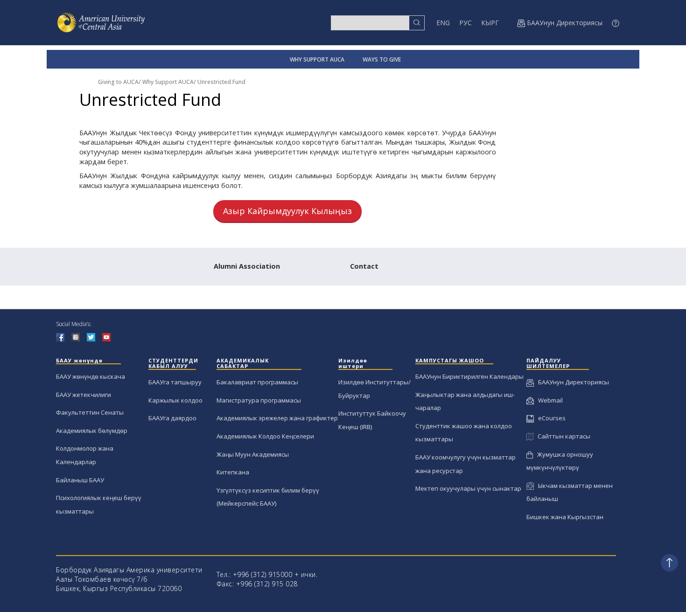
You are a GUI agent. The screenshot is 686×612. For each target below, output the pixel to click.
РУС (465, 22)
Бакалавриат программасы (257, 382)
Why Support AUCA (168, 82)
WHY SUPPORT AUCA (317, 59)
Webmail (548, 400)
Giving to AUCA (118, 82)
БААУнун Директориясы (571, 382)
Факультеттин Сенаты (90, 412)
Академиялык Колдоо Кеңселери (265, 436)
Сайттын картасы (561, 436)
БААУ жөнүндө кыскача (90, 376)
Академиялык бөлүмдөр (91, 430)
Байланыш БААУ (80, 480)
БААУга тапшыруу (175, 382)
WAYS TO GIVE (382, 59)
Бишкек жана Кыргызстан (564, 517)
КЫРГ (490, 22)
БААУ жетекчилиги (83, 394)
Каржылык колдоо (175, 400)
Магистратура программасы (259, 400)
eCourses (550, 418)
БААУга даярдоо (172, 418)
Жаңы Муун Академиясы (253, 454)
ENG (443, 22)
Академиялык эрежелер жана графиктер (277, 418)
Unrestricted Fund (221, 82)
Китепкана (233, 472)
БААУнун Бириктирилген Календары (469, 376)
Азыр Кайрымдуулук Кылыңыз (287, 210)
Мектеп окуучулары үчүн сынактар (468, 488)
